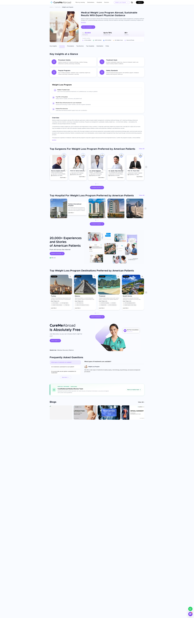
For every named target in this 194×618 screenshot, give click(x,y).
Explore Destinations (96, 316)
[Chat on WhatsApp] (190, 609)
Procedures (70, 46)
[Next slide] (146, 167)
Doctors (106, 2)
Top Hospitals (90, 46)
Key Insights (53, 46)
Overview (62, 46)
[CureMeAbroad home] (60, 2)
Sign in (140, 2)
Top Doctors (80, 46)
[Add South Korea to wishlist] (142, 276)
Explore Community (56, 253)
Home (51, 7)
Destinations (90, 2)
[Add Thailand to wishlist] (118, 276)
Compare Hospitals (96, 223)
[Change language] (132, 2)
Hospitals (99, 2)
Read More (64, 377)
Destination (100, 46)
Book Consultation (87, 27)
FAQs (107, 46)
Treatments (57, 7)
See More (83, 22)
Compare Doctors (96, 187)
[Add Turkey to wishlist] (70, 276)
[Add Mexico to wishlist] (94, 276)
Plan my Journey (80, 2)
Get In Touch (54, 340)
